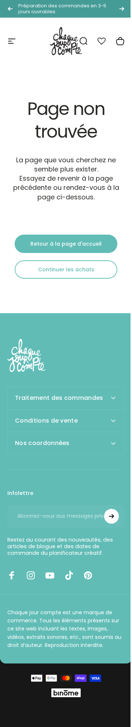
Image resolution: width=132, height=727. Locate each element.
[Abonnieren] (106, 523)
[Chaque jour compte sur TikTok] (69, 582)
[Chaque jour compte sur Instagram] (30, 582)
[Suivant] (122, 9)
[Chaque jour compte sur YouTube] (49, 582)
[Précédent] (10, 9)
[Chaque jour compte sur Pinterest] (88, 582)
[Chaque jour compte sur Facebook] (11, 582)
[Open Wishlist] (106, 41)
